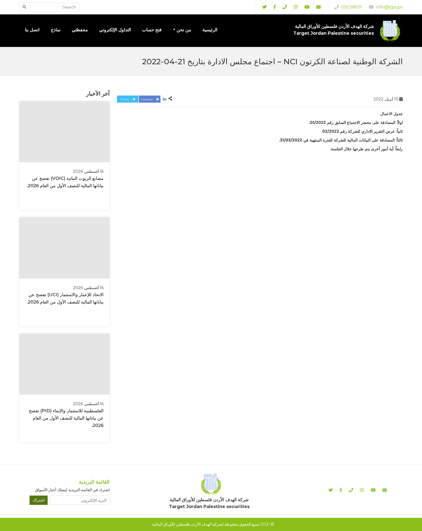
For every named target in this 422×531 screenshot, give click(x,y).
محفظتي (80, 30)
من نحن (184, 30)
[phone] (284, 7)
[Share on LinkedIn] (164, 99)
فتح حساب (152, 30)
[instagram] (307, 7)
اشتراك (38, 500)
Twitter (125, 99)
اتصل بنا (32, 30)
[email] (318, 7)
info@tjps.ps (389, 7)
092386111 (351, 7)
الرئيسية (209, 30)
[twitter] (264, 7)
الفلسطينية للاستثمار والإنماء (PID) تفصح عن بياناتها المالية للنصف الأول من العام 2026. (66, 418)
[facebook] (274, 7)
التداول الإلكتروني (115, 30)
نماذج (56, 30)
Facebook (147, 99)
